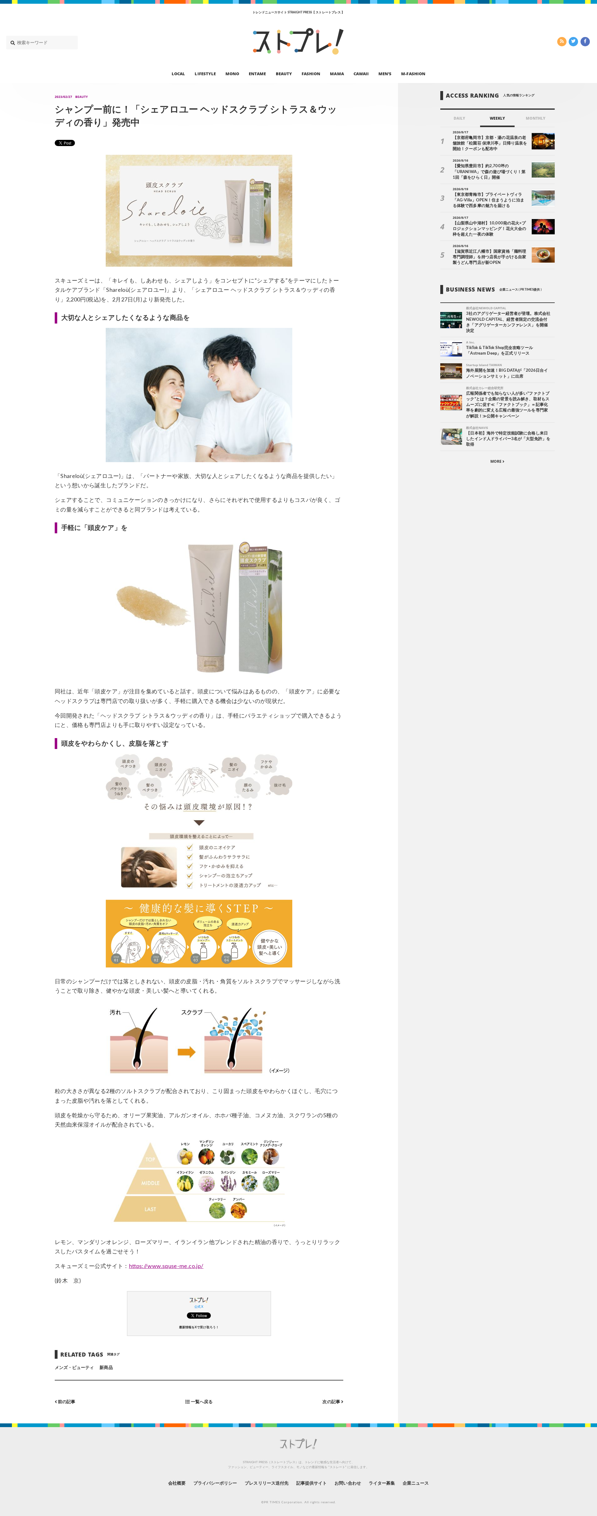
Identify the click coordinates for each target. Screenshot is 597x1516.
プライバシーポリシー (215, 1483)
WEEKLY (497, 118)
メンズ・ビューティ (74, 1368)
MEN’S (384, 73)
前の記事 (66, 1401)
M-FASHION (413, 73)
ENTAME (257, 73)
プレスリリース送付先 (267, 1483)
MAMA (337, 73)
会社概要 (177, 1483)
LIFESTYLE (205, 73)
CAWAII (361, 73)
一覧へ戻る (201, 1401)
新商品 (106, 1368)
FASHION (311, 73)
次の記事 (331, 1401)
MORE (496, 461)
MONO (232, 73)
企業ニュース (416, 1483)
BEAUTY (284, 73)
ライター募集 (382, 1483)
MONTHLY (535, 118)
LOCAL (178, 73)
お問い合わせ (348, 1483)
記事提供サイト (311, 1483)
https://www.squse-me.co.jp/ (166, 1266)
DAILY (459, 118)
